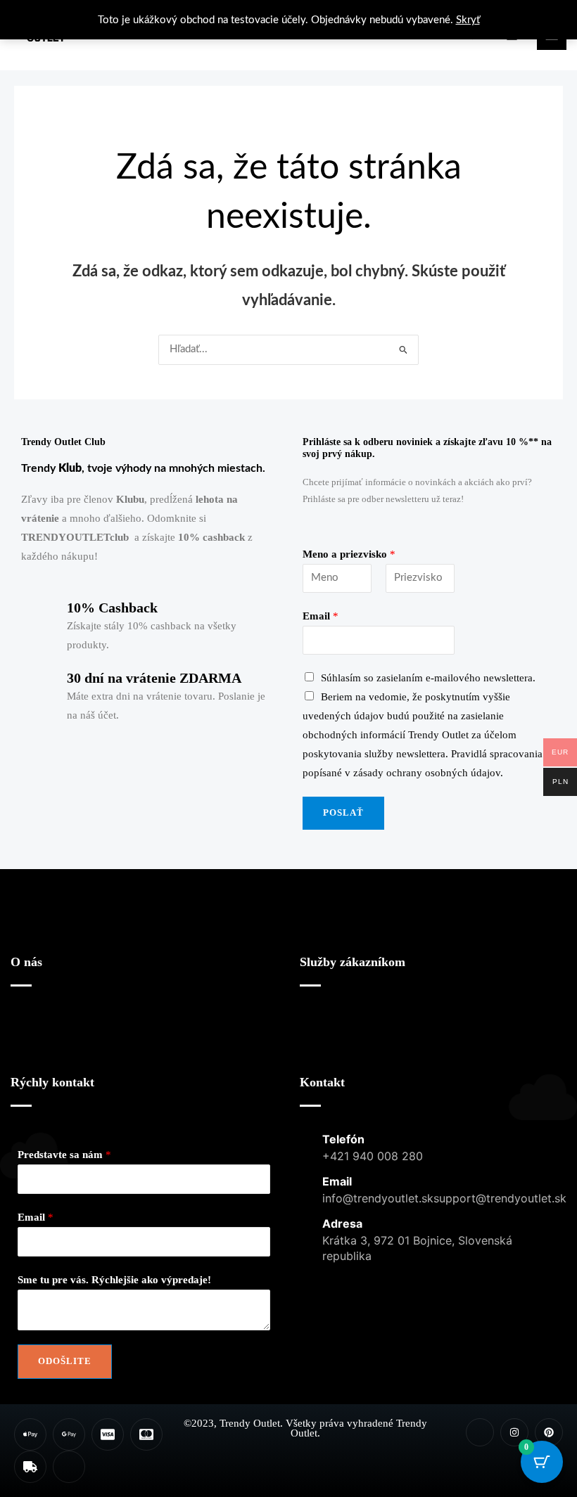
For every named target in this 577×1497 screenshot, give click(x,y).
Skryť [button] (468, 20)
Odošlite (64, 1361)
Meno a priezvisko (349, 554)
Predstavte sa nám (64, 1154)
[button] (143, 1033)
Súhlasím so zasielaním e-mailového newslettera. (428, 677)
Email (320, 616)
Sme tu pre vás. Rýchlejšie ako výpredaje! (114, 1279)
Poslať (343, 813)
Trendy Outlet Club (63, 442)
